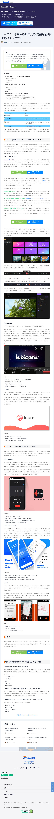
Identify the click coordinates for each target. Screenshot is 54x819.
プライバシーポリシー (19, 802)
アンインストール (8, 802)
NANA (5, 42)
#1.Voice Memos (9, 86)
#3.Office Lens (9, 89)
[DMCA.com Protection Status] (31, 812)
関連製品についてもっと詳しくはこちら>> (27, 715)
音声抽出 (44, 180)
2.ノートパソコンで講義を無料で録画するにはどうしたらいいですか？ (20, 97)
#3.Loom (8, 82)
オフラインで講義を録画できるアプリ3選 (15, 84)
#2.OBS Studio (9, 80)
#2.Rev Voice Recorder (11, 87)
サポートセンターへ (9, 794)
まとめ (6, 91)
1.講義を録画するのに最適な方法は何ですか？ (15, 95)
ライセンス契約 (30, 802)
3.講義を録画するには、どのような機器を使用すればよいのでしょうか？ (21, 98)
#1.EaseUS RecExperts (11, 78)
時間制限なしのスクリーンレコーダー (35, 198)
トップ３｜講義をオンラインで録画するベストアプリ (17, 76)
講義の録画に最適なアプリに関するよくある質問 (16, 93)
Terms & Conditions (41, 802)
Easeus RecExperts (8, 159)
